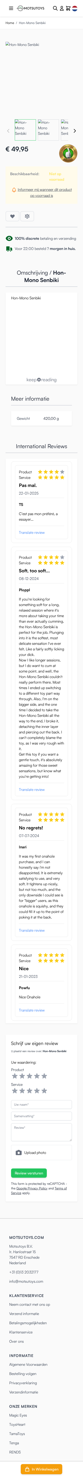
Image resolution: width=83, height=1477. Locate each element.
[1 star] (14, 1076)
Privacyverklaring (23, 1383)
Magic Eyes (18, 1415)
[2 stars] (22, 1076)
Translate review (32, 532)
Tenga (14, 1443)
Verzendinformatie (23, 1392)
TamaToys (17, 1433)
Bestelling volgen (22, 1373)
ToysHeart (17, 1424)
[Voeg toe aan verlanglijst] (12, 216)
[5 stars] (44, 1076)
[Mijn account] (62, 8)
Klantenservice (21, 1332)
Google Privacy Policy (31, 1188)
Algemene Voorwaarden (28, 1364)
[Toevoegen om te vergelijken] (27, 216)
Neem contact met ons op (29, 1304)
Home (10, 23)
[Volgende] (74, 131)
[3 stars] (29, 1076)
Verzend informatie (24, 1313)
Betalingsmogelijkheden (28, 1323)
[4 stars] (37, 1076)
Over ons (16, 1341)
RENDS (15, 1452)
